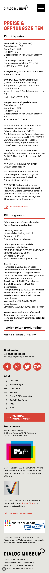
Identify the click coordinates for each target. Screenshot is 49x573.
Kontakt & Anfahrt (18, 400)
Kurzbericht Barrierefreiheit (21, 513)
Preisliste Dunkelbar (19, 207)
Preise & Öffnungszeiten (21, 396)
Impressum (27, 562)
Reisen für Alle (29, 503)
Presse (20, 565)
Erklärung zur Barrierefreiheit (16, 568)
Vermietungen (16, 385)
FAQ (12, 404)
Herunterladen (6, 207)
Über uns (14, 381)
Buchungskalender (21, 225)
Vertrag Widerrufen (21, 417)
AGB (12, 408)
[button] (4, 569)
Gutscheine (15, 388)
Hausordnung (9, 565)
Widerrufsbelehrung (12, 562)
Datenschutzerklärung (19, 560)
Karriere (13, 392)
